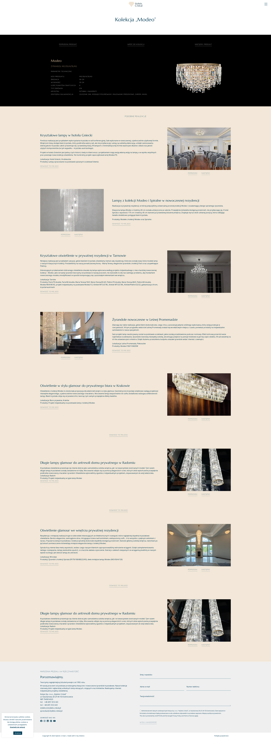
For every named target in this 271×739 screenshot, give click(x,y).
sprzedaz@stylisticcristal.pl (51, 711)
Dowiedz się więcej (17, 727)
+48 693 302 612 (51, 702)
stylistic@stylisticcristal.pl (50, 708)
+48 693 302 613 (50, 705)
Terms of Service (189, 716)
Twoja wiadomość (147, 696)
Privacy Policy (176, 716)
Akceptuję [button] (18, 733)
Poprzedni (68, 44)
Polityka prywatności (221, 736)
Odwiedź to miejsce (49, 166)
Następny (203, 44)
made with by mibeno (75, 736)
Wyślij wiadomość (148, 722)
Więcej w (211, 713)
